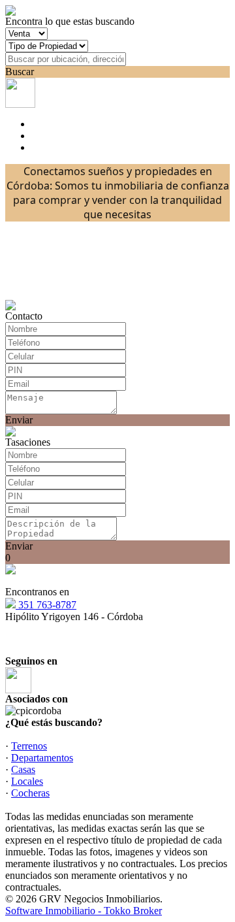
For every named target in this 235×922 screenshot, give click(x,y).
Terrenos (29, 745)
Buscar (19, 71)
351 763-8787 (46, 604)
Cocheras (30, 793)
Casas (23, 769)
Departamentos (42, 757)
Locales (27, 781)
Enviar (19, 419)
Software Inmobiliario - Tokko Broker (83, 910)
